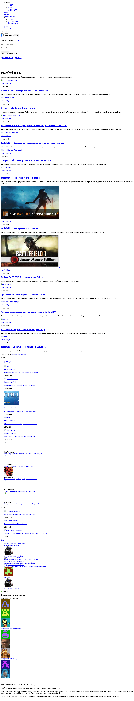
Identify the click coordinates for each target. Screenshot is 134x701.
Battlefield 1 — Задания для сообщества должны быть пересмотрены (33, 143)
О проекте (11, 19)
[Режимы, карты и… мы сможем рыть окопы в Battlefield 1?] (9, 302)
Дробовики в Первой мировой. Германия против (23, 294)
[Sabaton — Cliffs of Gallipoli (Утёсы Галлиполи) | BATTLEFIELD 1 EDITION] (10, 115)
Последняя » (22, 354)
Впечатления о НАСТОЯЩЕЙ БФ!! (14, 556)
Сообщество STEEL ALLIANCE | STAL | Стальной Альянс (21, 560)
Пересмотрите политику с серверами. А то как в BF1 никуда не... (23, 454)
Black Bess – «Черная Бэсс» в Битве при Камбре (23, 329)
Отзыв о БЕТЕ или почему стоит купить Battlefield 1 (19, 563)
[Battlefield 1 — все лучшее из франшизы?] (30, 218)
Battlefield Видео (6, 83)
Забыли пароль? (14, 37)
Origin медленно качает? (11, 545)
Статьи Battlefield (9, 369)
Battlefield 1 (11, 11)
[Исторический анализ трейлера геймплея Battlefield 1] (12, 150)
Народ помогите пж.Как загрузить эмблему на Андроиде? (21, 504)
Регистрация (8, 28)
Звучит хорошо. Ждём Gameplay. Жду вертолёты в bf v (20, 479)
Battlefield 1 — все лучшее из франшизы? (20, 228)
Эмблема (7, 577)
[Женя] (9, 659)
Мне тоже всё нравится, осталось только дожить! (19, 466)
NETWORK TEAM (13, 21)
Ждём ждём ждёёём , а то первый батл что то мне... (20, 491)
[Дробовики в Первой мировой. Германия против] (5, 284)
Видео (10, 7)
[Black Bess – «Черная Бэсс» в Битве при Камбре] (5, 319)
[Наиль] (5, 647)
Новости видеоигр (9, 16)
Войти (6, 26)
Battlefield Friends (13, 9)
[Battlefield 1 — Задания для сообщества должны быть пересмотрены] (9, 133)
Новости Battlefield (10, 382)
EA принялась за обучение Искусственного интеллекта (20, 424)
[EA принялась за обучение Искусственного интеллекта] (7, 417)
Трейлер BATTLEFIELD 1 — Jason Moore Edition (22, 277)
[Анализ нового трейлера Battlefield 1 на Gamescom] (9, 80)
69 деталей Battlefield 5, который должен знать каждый (21, 372)
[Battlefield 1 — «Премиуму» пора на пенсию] (6, 167)
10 (16, 354)
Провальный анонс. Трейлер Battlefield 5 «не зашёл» (19, 385)
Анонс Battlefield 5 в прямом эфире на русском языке (20, 411)
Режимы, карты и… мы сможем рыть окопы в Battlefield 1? (28, 312)
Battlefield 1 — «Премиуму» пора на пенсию (21, 178)
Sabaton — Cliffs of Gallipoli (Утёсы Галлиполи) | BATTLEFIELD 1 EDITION (34, 125)
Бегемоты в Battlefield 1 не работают (18, 108)
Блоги (39, 685)
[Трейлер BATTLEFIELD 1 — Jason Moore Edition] (30, 267)
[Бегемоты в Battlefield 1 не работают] (8, 98)
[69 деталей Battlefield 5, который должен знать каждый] (7, 366)
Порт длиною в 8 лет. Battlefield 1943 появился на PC (20, 436)
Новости (10, 4)
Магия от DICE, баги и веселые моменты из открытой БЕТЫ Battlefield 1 (25, 566)
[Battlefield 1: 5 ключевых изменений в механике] (6, 336)
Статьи (10, 6)
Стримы (6, 14)
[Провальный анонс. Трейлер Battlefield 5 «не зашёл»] (11, 379)
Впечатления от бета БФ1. (12, 588)
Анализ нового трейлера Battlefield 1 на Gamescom (24, 90)
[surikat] (5, 608)
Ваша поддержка (13, 23)
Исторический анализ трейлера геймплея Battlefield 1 (26, 160)
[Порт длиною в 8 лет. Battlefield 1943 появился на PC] (9, 430)
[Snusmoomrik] (11, 629)
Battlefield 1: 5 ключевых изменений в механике (23, 347)
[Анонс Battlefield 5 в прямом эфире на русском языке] (11, 405)
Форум (6, 13)
